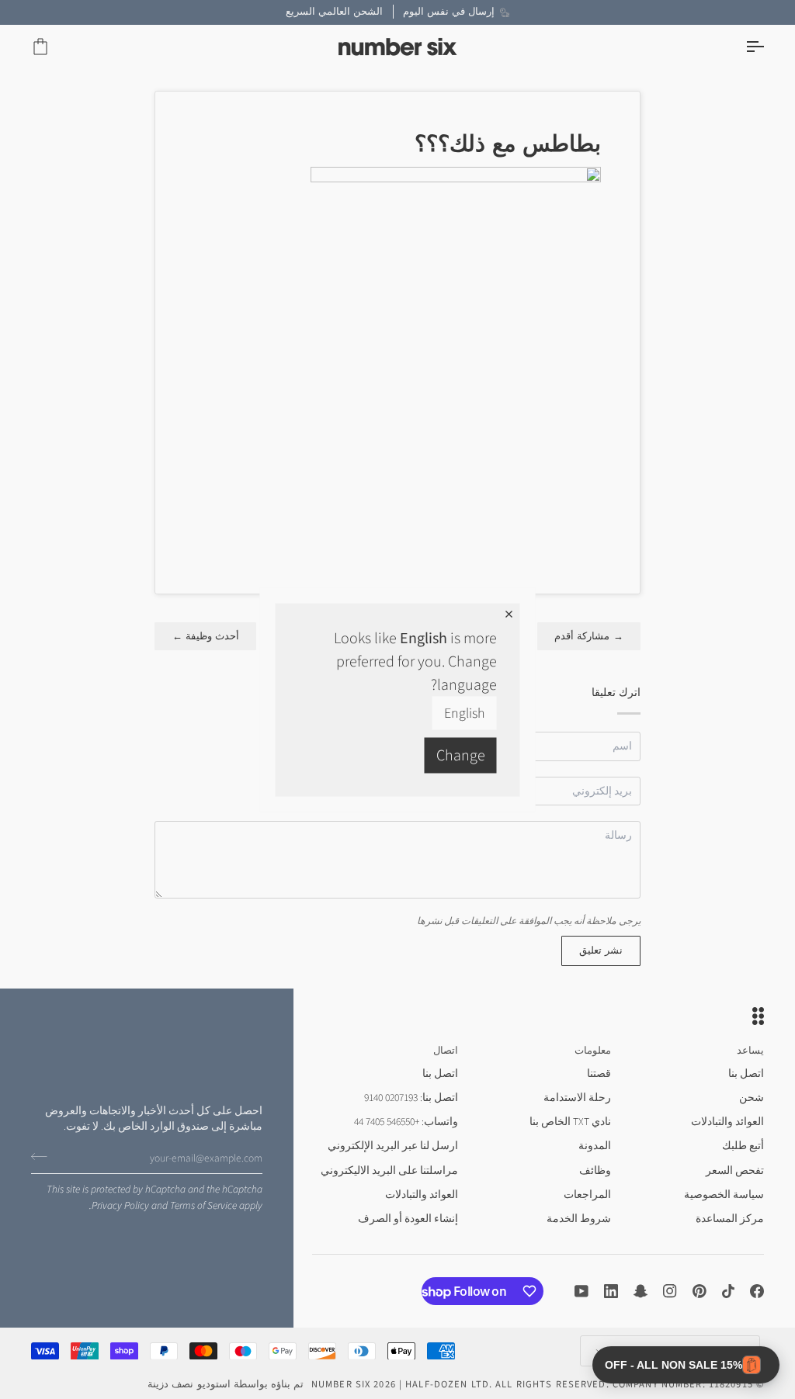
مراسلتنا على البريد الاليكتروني (389, 1170)
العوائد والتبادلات (727, 1121)
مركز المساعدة (730, 1218)
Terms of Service (203, 1205)
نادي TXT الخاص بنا (570, 1121)
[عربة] (54, 47)
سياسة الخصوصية (724, 1194)
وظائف (595, 1170)
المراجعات (587, 1194)
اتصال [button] (445, 1051)
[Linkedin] (611, 1291)
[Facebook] (757, 1291)
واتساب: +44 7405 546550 (406, 1121)
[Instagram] (670, 1291)
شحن (751, 1097)
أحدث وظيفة (205, 636)
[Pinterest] (699, 1291)
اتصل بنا (746, 1073)
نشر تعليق (601, 950)
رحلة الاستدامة (577, 1097)
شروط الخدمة (579, 1218)
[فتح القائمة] (740, 47)
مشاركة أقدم (588, 636)
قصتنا (599, 1073)
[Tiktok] (728, 1291)
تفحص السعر (735, 1170)
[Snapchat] (640, 1291)
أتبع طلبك (743, 1145)
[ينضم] (44, 1156)
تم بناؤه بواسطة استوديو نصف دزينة (226, 1384)
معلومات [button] (593, 1051)
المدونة (594, 1145)
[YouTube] (581, 1291)
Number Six (340, 1384)
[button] (685, 1364)
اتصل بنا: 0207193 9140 (411, 1097)
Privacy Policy (120, 1205)
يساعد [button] (750, 1051)
